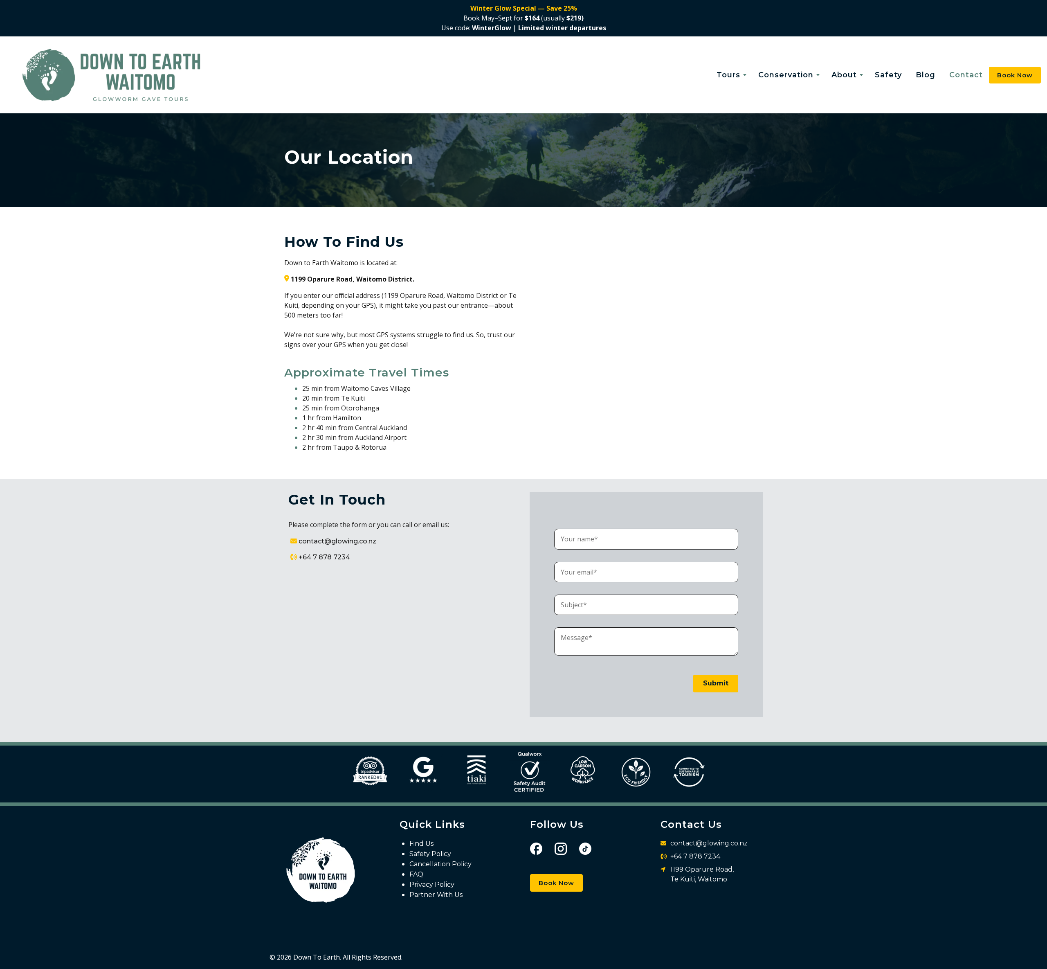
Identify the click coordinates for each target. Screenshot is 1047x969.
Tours (728, 74)
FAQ (416, 874)
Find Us (421, 843)
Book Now (556, 883)
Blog (925, 74)
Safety (888, 74)
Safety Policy (430, 854)
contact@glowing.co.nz (337, 541)
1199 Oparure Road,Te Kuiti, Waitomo (702, 874)
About (844, 74)
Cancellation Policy (440, 864)
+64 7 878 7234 (324, 557)
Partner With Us (436, 895)
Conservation (785, 74)
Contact (966, 74)
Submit (715, 683)
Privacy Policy (431, 884)
